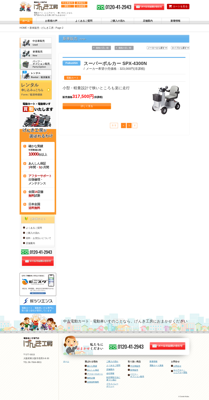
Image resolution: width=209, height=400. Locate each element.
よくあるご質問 (83, 20)
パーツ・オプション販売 (137, 375)
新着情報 (175, 20)
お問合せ (177, 366)
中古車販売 (135, 366)
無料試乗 (91, 378)
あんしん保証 (93, 370)
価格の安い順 (124, 48)
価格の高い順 (102, 48)
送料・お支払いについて (38, 238)
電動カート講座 (156, 365)
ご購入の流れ (117, 20)
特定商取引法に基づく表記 (113, 378)
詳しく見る (87, 106)
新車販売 (134, 370)
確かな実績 (92, 366)
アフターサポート (95, 374)
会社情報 (110, 373)
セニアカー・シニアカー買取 (180, 371)
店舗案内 (148, 20)
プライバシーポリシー (112, 385)
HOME (23, 28)
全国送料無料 (93, 382)
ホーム (26, 20)
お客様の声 (51, 20)
